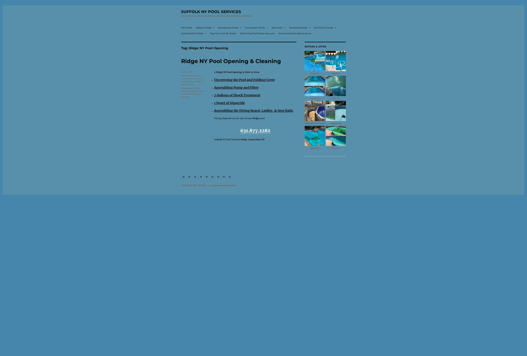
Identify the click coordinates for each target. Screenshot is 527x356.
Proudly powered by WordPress (222, 185)
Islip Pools (277, 27)
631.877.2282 (255, 131)
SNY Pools (186, 27)
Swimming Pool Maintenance (294, 33)
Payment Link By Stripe (223, 33)
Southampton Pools (192, 33)
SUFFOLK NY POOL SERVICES (211, 11)
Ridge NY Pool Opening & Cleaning (231, 61)
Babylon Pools (203, 27)
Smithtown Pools (323, 27)
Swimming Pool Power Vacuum (257, 33)
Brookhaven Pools (228, 27)
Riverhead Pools (298, 27)
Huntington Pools (255, 27)
